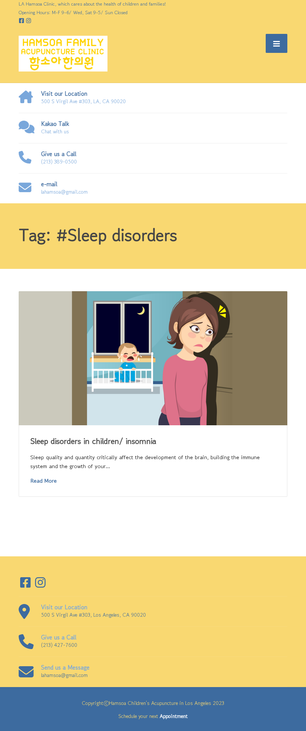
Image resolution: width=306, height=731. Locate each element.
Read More (43, 480)
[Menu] (276, 43)
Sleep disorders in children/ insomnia (93, 441)
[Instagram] (28, 20)
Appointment (174, 716)
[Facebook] (22, 20)
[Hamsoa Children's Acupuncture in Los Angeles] (63, 53)
